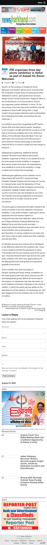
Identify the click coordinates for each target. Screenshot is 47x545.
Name (4, 337)
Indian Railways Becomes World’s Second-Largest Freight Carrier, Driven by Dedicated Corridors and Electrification (32, 462)
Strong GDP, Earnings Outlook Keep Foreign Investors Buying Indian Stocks (32, 481)
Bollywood (35, 30)
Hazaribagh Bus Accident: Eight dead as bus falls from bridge (25, 309)
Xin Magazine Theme (23, 538)
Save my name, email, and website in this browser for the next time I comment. (22, 369)
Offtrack (42, 30)
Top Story (3, 30)
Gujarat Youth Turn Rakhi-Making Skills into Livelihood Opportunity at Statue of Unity (32, 438)
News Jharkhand (25, 536)
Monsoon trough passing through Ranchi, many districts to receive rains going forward (22, 305)
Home (7, 541)
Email (4, 346)
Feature (27, 30)
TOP (43, 543)
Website (5, 355)
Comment (6, 327)
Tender (31, 543)
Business (19, 30)
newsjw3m (7, 82)
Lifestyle (12, 30)
